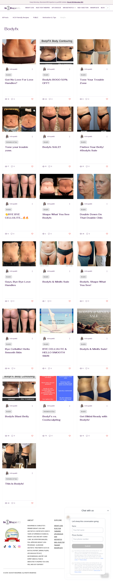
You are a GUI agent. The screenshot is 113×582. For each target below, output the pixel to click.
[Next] (111, 2)
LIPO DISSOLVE (58, 534)
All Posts (5, 18)
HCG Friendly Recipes (21, 18)
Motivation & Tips (49, 18)
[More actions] (33, 69)
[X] (14, 546)
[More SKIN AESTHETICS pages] (75, 7)
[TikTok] (5, 546)
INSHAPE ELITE (58, 548)
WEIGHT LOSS (58, 526)
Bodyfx (63, 18)
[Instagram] (19, 546)
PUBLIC (35, 18)
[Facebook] (9, 546)
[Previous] (1, 2)
